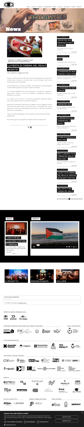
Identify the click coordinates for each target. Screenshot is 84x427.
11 (75, 199)
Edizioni (40, 6)
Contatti (79, 6)
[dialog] (42, 419)
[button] (28, 425)
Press (73, 6)
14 (81, 199)
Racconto (66, 6)
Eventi (54, 6)
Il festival (33, 6)
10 (72, 199)
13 (79, 199)
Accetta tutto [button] (66, 417)
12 (77, 199)
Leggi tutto (74, 52)
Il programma (47, 6)
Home (28, 6)
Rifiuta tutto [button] (67, 421)
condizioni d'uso (22, 303)
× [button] (82, 412)
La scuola (60, 6)
